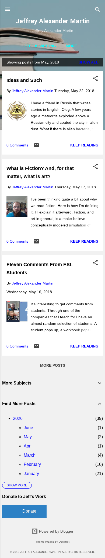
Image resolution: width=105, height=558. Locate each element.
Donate (29, 511)
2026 (18, 418)
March (30, 455)
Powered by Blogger (56, 531)
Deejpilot (64, 541)
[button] (95, 78)
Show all (89, 62)
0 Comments (17, 145)
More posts (52, 365)
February (32, 464)
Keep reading (84, 145)
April (28, 446)
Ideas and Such (24, 80)
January (31, 473)
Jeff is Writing (40, 46)
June (28, 427)
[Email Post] (36, 147)
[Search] (97, 10)
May (28, 437)
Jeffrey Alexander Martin (53, 21)
